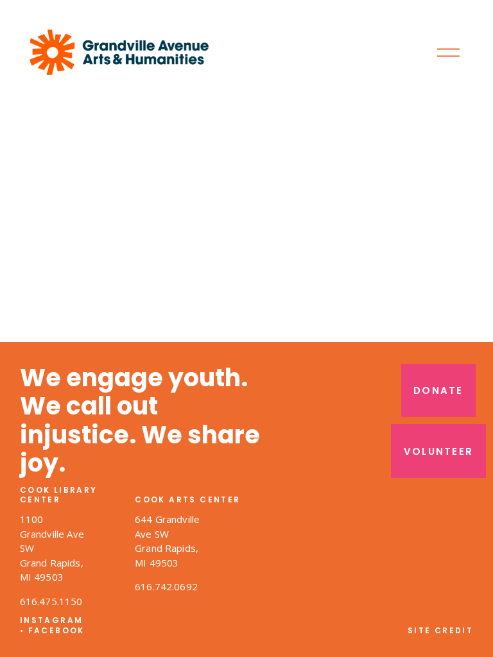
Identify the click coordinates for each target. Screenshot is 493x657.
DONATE (438, 390)
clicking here (210, 218)
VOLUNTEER (438, 451)
